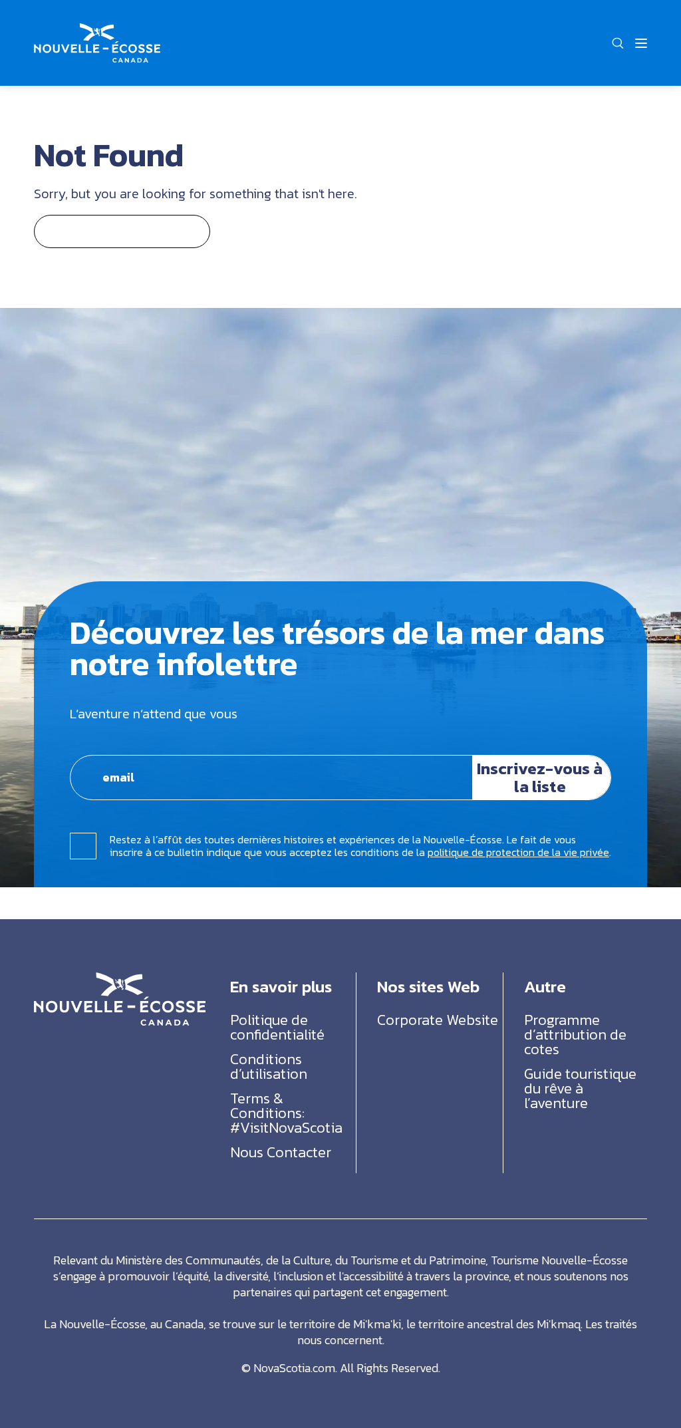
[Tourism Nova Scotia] (97, 31)
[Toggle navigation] (641, 43)
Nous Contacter (280, 1152)
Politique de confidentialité (277, 1027)
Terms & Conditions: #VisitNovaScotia (286, 1113)
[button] (617, 43)
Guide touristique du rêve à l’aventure (580, 1088)
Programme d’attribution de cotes (575, 1034)
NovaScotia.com (294, 1368)
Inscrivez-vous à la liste (540, 777)
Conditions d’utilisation (268, 1066)
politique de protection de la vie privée (518, 852)
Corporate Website (437, 1020)
